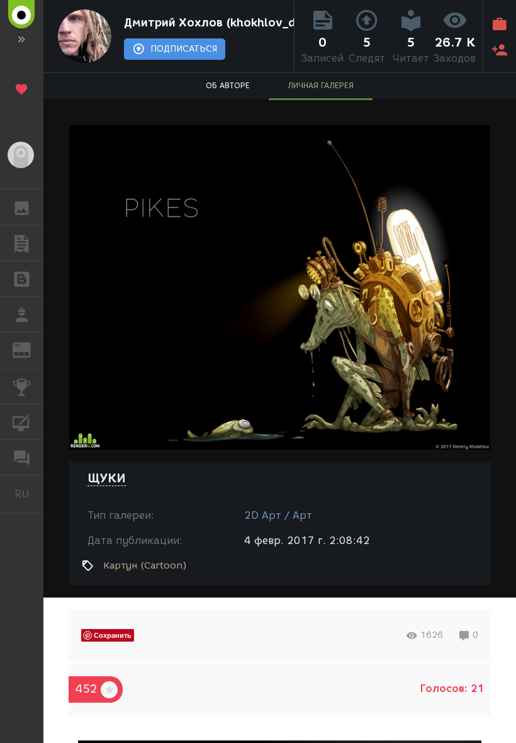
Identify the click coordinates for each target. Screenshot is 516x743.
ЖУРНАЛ (29, 349)
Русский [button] (28, 493)
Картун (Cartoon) (145, 565)
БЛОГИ (21, 279)
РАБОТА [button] (21, 314)
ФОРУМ (21, 457)
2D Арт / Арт (278, 515)
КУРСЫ (21, 422)
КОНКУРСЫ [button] (21, 386)
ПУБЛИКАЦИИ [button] (21, 243)
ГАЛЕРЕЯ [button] (21, 207)
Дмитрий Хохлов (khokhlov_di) (206, 23)
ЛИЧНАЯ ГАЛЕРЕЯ (321, 85)
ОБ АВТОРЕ (228, 85)
